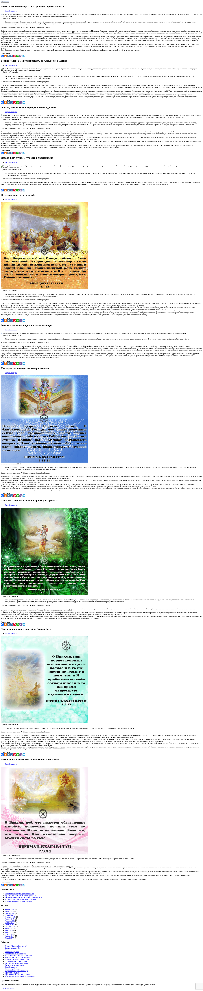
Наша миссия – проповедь (14, 965)
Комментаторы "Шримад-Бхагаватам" (19, 955)
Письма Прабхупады (12, 969)
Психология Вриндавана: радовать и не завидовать (23, 897)
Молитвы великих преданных (16, 961)
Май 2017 (8, 934)
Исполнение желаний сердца (15, 954)
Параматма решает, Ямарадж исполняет (19, 894)
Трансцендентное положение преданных (20, 976)
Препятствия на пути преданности (17, 974)
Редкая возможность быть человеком (18, 901)
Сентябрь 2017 (10, 926)
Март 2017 (9, 938)
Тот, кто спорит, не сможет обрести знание (20, 899)
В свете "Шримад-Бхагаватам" (16, 946)
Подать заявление (7, 988)
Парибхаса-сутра (11, 11)
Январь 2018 (9, 919)
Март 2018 (9, 915)
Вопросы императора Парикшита (17, 950)
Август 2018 (9, 911)
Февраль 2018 (10, 917)
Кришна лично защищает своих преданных (20, 895)
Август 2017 (9, 928)
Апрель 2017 (9, 936)
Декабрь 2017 (10, 921)
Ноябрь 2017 (9, 923)
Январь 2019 (9, 909)
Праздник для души (12, 973)
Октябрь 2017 (10, 925)
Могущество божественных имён (17, 959)
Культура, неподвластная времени (17, 957)
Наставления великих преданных (17, 963)
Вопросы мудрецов (12, 952)
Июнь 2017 (9, 932)
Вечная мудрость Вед (12, 948)
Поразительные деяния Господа (16, 971)
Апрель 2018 (9, 913)
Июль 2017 (9, 930)
